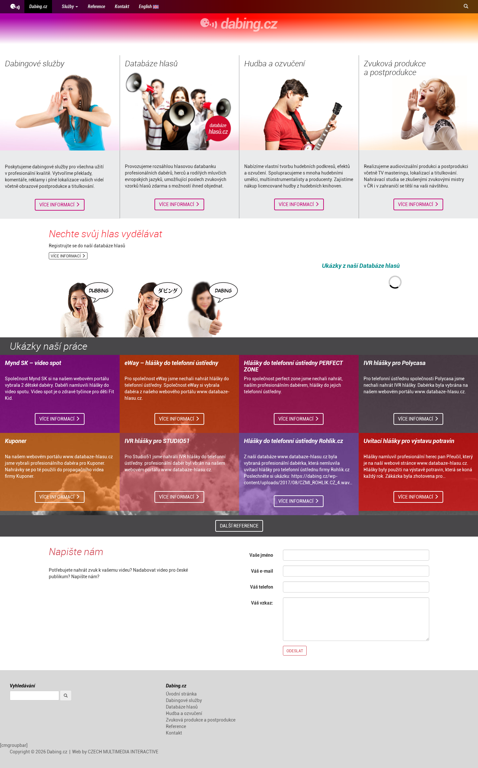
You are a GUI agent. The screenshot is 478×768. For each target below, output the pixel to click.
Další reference (239, 526)
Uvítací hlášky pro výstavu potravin (409, 441)
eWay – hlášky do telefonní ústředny (171, 363)
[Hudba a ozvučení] (299, 109)
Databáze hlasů (151, 63)
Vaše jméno (261, 555)
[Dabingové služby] (60, 109)
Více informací (57, 205)
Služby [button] (68, 6)
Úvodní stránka (181, 694)
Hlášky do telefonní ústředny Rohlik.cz (293, 441)
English (146, 6)
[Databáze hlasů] (179, 109)
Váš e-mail (262, 571)
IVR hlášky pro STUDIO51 (157, 441)
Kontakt (122, 6)
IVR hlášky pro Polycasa (395, 363)
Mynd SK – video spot (33, 363)
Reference (96, 6)
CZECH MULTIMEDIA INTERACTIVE (123, 751)
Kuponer (15, 441)
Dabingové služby (34, 63)
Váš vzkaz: (262, 603)
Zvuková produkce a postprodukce (395, 67)
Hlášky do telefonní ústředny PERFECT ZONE (293, 366)
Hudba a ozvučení (274, 63)
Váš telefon (261, 587)
